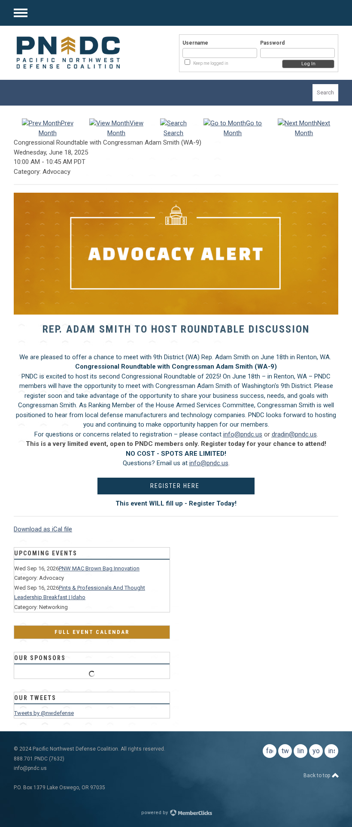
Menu (20, 12)
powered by (155, 812)
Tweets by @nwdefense (44, 713)
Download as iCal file (43, 529)
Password (272, 43)
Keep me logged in (210, 63)
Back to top (317, 775)
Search (325, 92)
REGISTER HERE (176, 485)
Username (195, 43)
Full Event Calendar (92, 632)
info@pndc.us (208, 463)
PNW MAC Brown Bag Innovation (99, 568)
